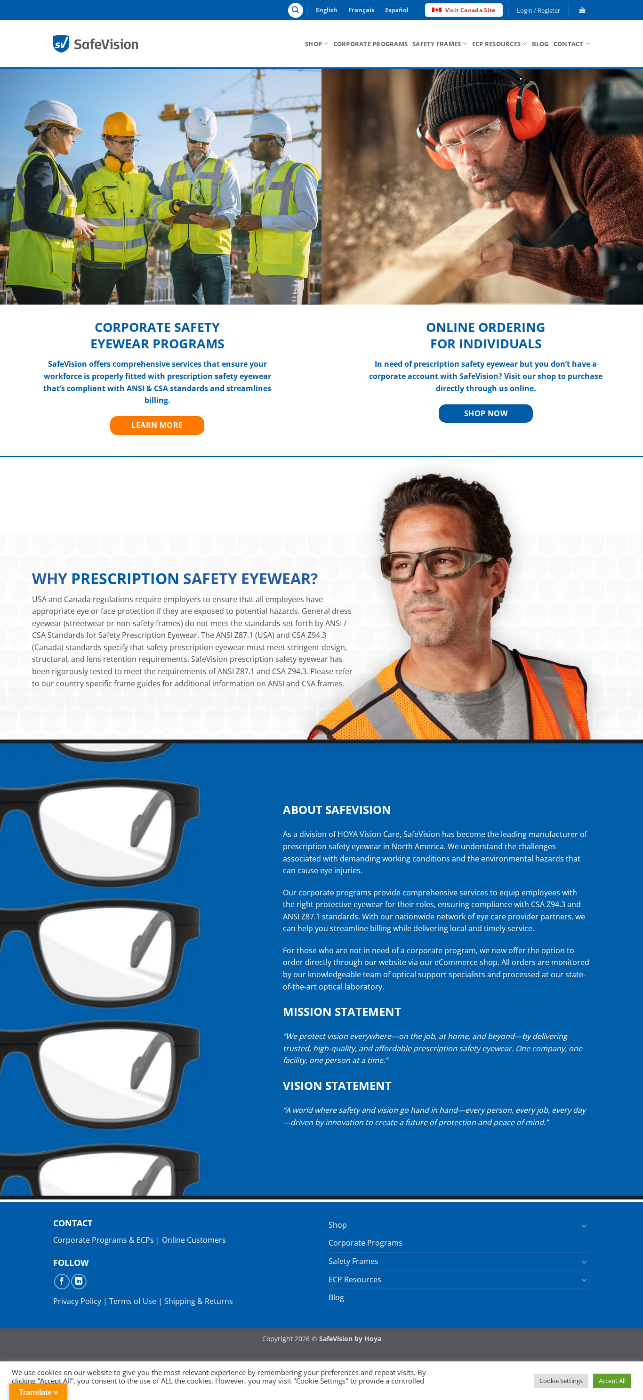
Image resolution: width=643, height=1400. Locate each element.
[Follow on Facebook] (62, 1281)
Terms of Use (132, 1301)
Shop (313, 44)
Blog (540, 44)
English (327, 10)
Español (397, 10)
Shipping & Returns (198, 1301)
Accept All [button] (612, 1380)
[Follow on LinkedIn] (79, 1281)
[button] (539, 10)
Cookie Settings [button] (561, 1380)
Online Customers (194, 1240)
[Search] (295, 10)
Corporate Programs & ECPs (103, 1240)
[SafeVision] (95, 43)
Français (361, 10)
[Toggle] (584, 1225)
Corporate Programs (370, 44)
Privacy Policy (77, 1301)
